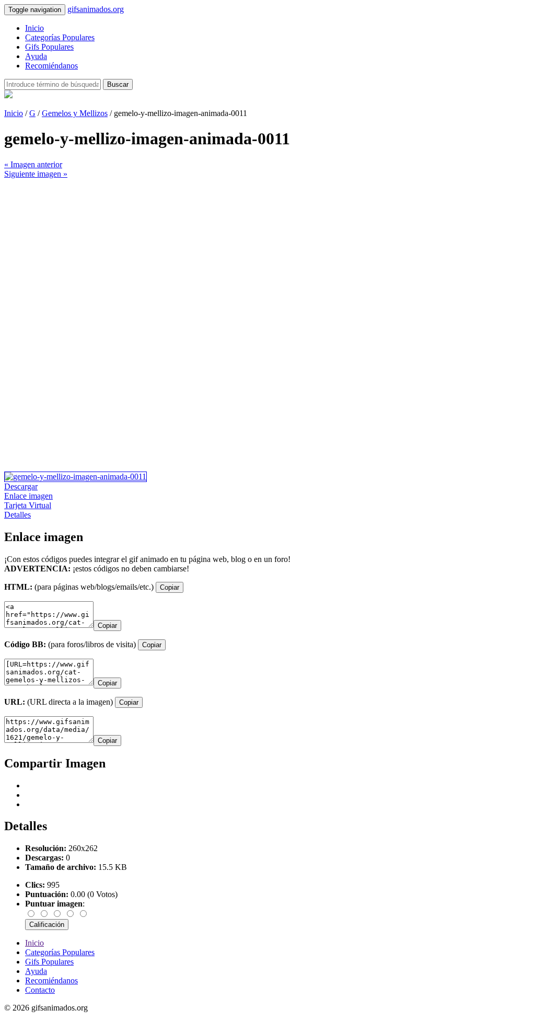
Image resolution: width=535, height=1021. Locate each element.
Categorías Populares (60, 37)
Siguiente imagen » (35, 173)
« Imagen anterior (33, 164)
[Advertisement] (267, 252)
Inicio (34, 28)
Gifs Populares (49, 46)
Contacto (40, 989)
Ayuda (36, 56)
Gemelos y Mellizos (75, 113)
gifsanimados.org (95, 9)
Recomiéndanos (51, 65)
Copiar (169, 587)
